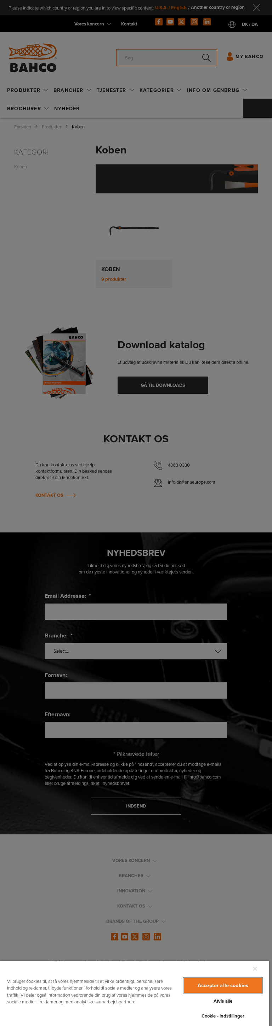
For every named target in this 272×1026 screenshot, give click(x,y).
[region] (134, 993)
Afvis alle (223, 1001)
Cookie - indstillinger (223, 1016)
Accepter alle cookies (223, 985)
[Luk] (255, 969)
